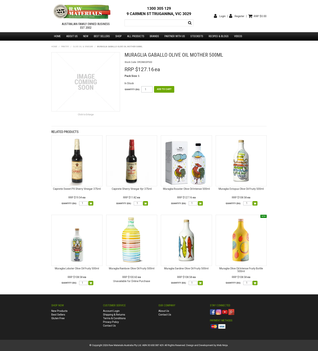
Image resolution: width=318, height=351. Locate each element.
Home (57, 36)
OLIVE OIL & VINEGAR (83, 46)
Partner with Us (175, 36)
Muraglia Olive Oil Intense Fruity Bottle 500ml (241, 270)
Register (239, 16)
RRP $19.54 (75, 197)
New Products (59, 310)
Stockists (196, 36)
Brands (154, 36)
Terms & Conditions (114, 318)
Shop (118, 36)
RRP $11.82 (130, 197)
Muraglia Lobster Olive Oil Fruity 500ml (77, 268)
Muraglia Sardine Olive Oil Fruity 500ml (186, 268)
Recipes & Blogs (219, 36)
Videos (238, 36)
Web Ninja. (222, 345)
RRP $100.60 (129, 277)
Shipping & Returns (114, 314)
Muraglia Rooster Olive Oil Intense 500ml (186, 188)
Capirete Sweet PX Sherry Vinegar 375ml (77, 188)
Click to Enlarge (86, 114)
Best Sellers (102, 36)
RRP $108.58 (239, 197)
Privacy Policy (111, 321)
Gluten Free (58, 318)
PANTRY (65, 46)
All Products (135, 36)
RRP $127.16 (184, 197)
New (85, 36)
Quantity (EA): (132, 89)
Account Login (111, 310)
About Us (163, 310)
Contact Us (109, 325)
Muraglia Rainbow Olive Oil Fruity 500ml (131, 268)
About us (72, 36)
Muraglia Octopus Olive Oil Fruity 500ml (241, 188)
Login (222, 16)
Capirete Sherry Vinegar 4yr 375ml (132, 188)
